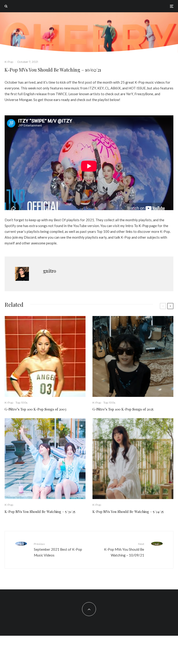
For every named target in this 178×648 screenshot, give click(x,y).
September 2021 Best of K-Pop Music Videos (58, 549)
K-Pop (9, 61)
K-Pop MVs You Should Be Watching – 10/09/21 (124, 549)
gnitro (49, 271)
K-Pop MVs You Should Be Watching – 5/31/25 (40, 511)
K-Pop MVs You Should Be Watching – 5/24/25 (128, 511)
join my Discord (24, 237)
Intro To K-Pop (137, 226)
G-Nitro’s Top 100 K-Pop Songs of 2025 (122, 409)
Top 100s (21, 402)
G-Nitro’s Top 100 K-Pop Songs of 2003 (35, 409)
